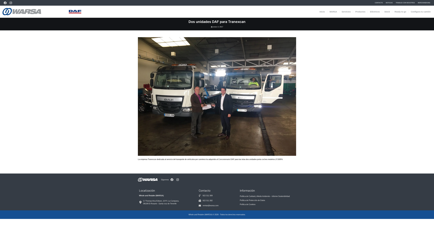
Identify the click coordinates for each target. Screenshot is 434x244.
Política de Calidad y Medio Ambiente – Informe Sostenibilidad (265, 196)
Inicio (322, 12)
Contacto (379, 3)
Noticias (389, 3)
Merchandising (424, 3)
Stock (387, 12)
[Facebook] (5, 3)
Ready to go (400, 12)
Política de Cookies (247, 204)
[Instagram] (11, 3)
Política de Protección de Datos (252, 200)
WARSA (333, 12)
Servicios (346, 12)
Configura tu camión (421, 12)
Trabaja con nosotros (405, 3)
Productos (360, 12)
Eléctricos (375, 12)
